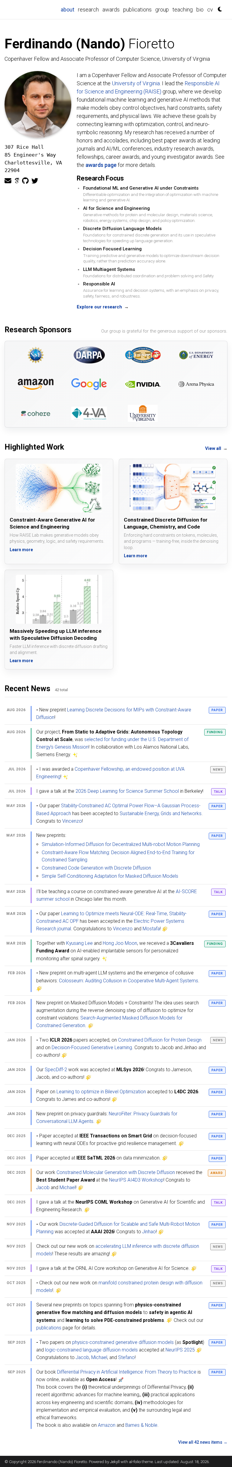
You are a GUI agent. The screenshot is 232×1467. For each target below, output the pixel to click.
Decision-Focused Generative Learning (92, 1047)
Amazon (106, 1425)
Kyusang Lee (79, 943)
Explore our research (102, 307)
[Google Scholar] (16, 180)
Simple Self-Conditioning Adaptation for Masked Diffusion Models (110, 876)
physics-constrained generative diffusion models (123, 1342)
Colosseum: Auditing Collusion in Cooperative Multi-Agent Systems (128, 981)
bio (200, 9)
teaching (182, 9)
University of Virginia (136, 83)
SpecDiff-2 (56, 1069)
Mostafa (151, 929)
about (68, 9)
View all (216, 448)
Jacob (43, 1187)
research (88, 9)
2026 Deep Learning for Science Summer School (127, 791)
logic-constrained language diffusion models (91, 1350)
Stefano (126, 1357)
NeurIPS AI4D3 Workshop (136, 1180)
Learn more (21, 549)
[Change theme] (218, 7)
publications (137, 9)
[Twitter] (34, 180)
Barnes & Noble (141, 1425)
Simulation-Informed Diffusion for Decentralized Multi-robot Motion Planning (121, 844)
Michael (68, 1187)
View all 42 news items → (202, 1442)
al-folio (135, 1461)
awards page (101, 165)
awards (111, 9)
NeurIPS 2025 (180, 1350)
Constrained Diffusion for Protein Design (159, 1040)
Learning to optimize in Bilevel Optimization (101, 1092)
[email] (8, 180)
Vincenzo (72, 821)
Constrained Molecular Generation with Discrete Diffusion (115, 1172)
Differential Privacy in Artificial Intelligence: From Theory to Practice (126, 1372)
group (162, 9)
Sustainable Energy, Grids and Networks (160, 813)
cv (210, 9)
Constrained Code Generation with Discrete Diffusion (96, 868)
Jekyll (115, 1461)
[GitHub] (25, 180)
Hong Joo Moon (120, 943)
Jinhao (149, 1231)
